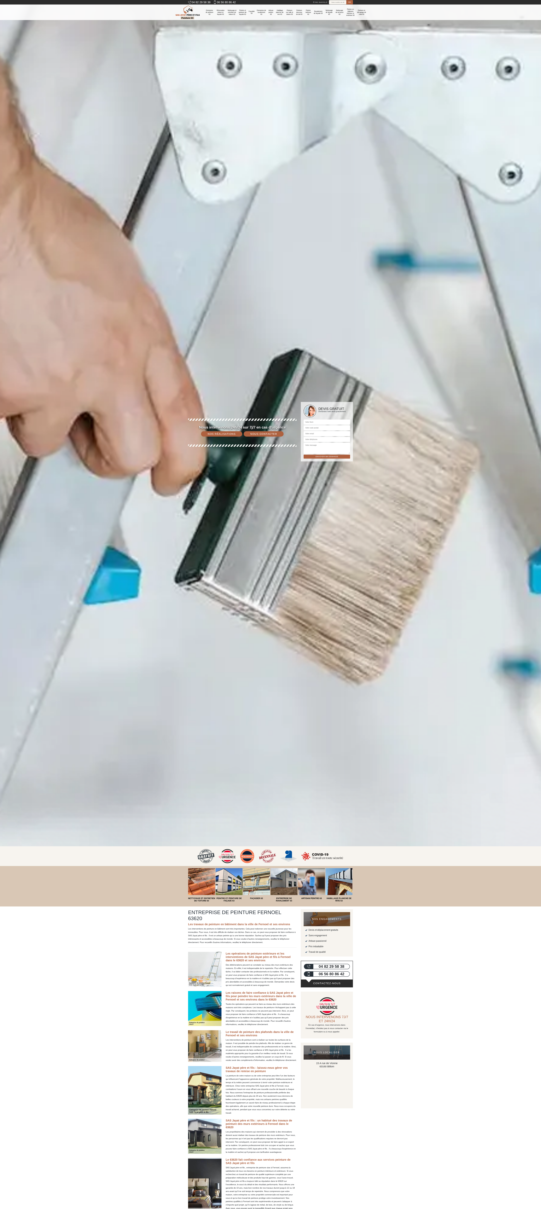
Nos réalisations (222, 434)
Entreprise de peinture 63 (209, 12)
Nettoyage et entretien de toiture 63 (232, 12)
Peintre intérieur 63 (308, 12)
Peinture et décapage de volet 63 (361, 12)
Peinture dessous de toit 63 (299, 12)
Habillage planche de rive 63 (279, 12)
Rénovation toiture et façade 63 (220, 12)
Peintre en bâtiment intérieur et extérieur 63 (350, 12)
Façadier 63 (252, 12)
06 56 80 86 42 (226, 2)
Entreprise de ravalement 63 (261, 12)
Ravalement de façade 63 (318, 12)
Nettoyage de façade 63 (329, 12)
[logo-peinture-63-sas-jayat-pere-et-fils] (187, 12)
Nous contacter (263, 434)
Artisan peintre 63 (271, 12)
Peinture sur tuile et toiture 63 (289, 12)
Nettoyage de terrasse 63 (339, 12)
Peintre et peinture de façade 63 (242, 12)
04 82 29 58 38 (201, 2)
